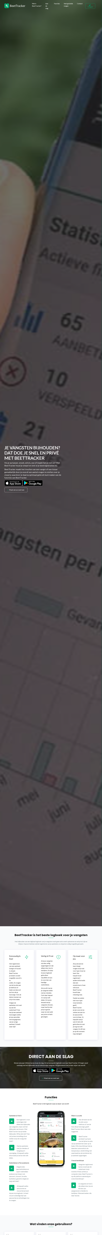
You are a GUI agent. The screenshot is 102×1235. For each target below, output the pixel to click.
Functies (57, 3)
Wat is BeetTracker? (36, 5)
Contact (80, 3)
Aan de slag (46, 6)
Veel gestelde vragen (68, 5)
